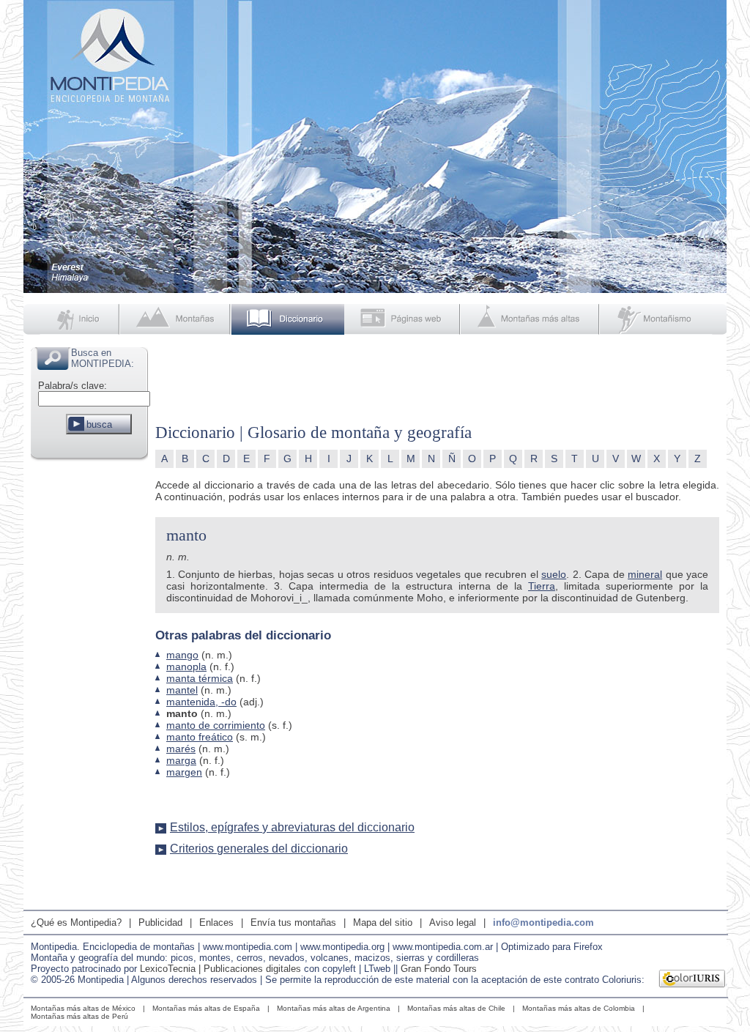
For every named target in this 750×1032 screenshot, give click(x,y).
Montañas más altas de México (83, 1008)
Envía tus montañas (293, 922)
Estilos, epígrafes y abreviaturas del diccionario (292, 827)
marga (181, 760)
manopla (186, 666)
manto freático (199, 737)
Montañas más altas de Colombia (578, 1008)
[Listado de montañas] (176, 319)
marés (181, 748)
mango (182, 655)
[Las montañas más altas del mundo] (531, 319)
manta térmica (199, 678)
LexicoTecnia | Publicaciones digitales (220, 968)
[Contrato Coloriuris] (692, 980)
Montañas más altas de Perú (79, 1016)
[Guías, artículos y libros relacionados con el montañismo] (664, 319)
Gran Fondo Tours (439, 968)
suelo (553, 574)
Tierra (541, 586)
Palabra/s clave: (72, 385)
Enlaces (216, 922)
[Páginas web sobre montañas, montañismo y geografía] (403, 319)
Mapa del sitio (382, 922)
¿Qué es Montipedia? (76, 922)
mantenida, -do (201, 702)
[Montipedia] (72, 319)
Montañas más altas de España (206, 1008)
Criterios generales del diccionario (259, 848)
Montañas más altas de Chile (456, 1008)
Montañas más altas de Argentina (333, 1008)
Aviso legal (452, 922)
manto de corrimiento (215, 725)
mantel (182, 690)
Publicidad (160, 922)
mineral (645, 574)
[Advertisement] (89, 684)
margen (184, 772)
